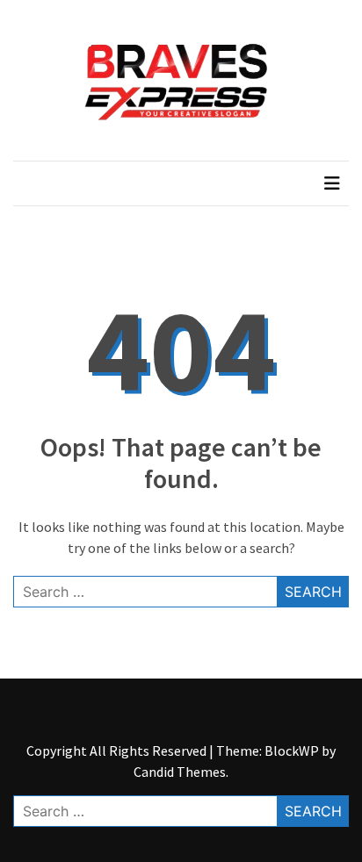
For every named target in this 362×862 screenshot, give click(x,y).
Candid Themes (180, 771)
